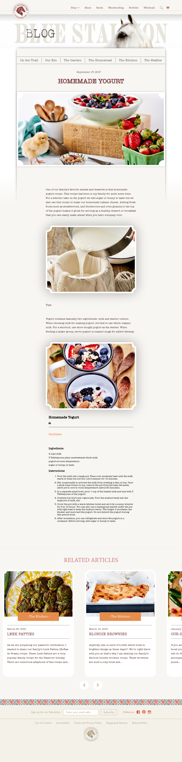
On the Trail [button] (29, 60)
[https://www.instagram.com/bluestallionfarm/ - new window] (149, 713)
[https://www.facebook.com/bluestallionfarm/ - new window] (138, 713)
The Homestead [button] (100, 60)
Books (99, 7)
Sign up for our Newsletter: (46, 712)
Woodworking (116, 7)
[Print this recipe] (50, 423)
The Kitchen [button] (128, 60)
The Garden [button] (72, 60)
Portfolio (133, 7)
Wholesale (149, 7)
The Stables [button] (153, 60)
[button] (73, 7)
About (87, 7)
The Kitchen (55, 434)
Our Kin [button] (51, 60)
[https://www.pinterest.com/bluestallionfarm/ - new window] (144, 713)
